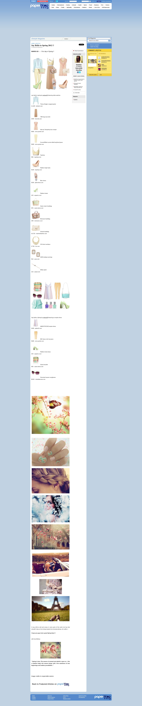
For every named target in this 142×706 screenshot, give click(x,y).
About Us (50, 695)
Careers (34, 698)
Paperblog (39, 6)
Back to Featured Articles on (44, 684)
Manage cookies (67, 698)
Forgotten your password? (106, 1)
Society (68, 5)
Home (33, 1)
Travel (90, 5)
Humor (90, 7)
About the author (93, 74)
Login (99, 1)
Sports (85, 5)
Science (107, 5)
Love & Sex (97, 7)
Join (101, 74)
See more (77, 92)
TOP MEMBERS (102, 53)
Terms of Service (51, 697)
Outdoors (84, 7)
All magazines (82, 697)
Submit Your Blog (94, 46)
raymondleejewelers (106, 60)
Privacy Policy (51, 698)
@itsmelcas (39, 47)
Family (62, 7)
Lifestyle (75, 99)
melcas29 (45, 95)
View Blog (79, 70)
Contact (34, 697)
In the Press (65, 695)
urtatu (102, 64)
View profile (78, 68)
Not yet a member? (94, 45)
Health (79, 5)
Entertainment (60, 5)
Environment (77, 7)
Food (53, 7)
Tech (102, 5)
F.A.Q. (64, 697)
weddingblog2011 (105, 56)
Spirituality (69, 7)
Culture (53, 5)
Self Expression (105, 7)
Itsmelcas (35, 47)
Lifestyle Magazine (38, 39)
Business (96, 5)
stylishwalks (104, 68)
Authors (66, 38)
